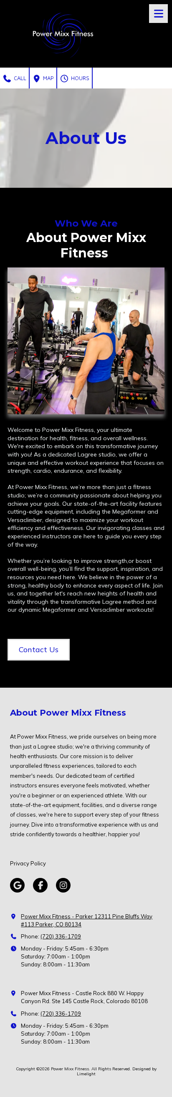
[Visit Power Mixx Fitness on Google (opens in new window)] (17, 885)
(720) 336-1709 (60, 936)
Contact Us (38, 649)
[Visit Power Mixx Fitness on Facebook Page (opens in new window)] (40, 885)
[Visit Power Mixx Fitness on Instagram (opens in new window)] (63, 885)
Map (47, 78)
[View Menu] (158, 13)
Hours (79, 78)
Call (19, 78)
